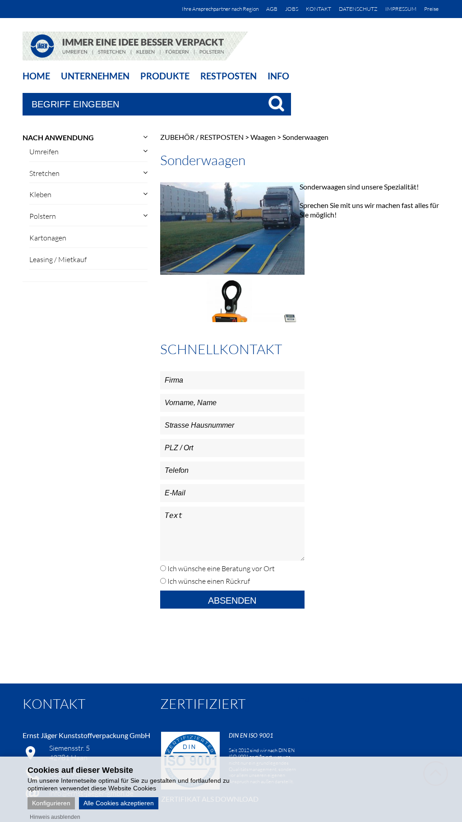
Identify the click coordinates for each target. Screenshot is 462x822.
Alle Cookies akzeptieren (118, 803)
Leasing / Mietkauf (58, 259)
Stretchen (44, 173)
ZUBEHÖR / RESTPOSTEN (202, 137)
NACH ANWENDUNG (58, 137)
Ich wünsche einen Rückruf (208, 581)
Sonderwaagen (305, 137)
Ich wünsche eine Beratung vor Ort (220, 568)
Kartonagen (47, 237)
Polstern (42, 216)
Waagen (263, 137)
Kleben (40, 194)
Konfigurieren (51, 803)
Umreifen (44, 151)
